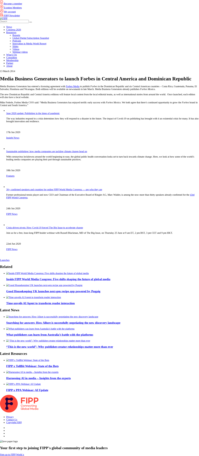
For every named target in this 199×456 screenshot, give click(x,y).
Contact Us (11, 419)
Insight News (12, 137)
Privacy (10, 417)
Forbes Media (72, 86)
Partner (9, 63)
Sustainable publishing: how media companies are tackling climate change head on (46, 151)
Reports (16, 35)
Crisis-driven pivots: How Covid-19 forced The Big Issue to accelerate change (44, 227)
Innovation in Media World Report (29, 43)
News (9, 27)
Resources (11, 32)
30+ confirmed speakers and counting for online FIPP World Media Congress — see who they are (54, 189)
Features (10, 176)
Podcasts (16, 40)
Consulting (11, 57)
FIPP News (11, 214)
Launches (4, 260)
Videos (15, 49)
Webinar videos (20, 52)
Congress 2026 (13, 29)
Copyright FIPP (14, 422)
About (9, 66)
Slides (15, 46)
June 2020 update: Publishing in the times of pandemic (33, 113)
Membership (12, 60)
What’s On (11, 54)
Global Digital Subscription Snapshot (30, 38)
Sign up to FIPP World (11, 454)
